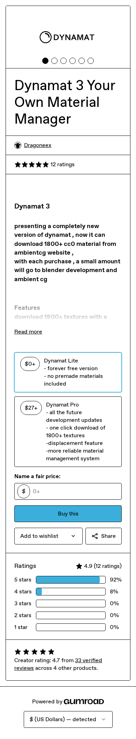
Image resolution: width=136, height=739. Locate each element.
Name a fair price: (37, 476)
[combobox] (48, 536)
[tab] (45, 61)
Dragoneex (37, 145)
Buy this (68, 513)
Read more (28, 331)
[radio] (68, 372)
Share (108, 536)
